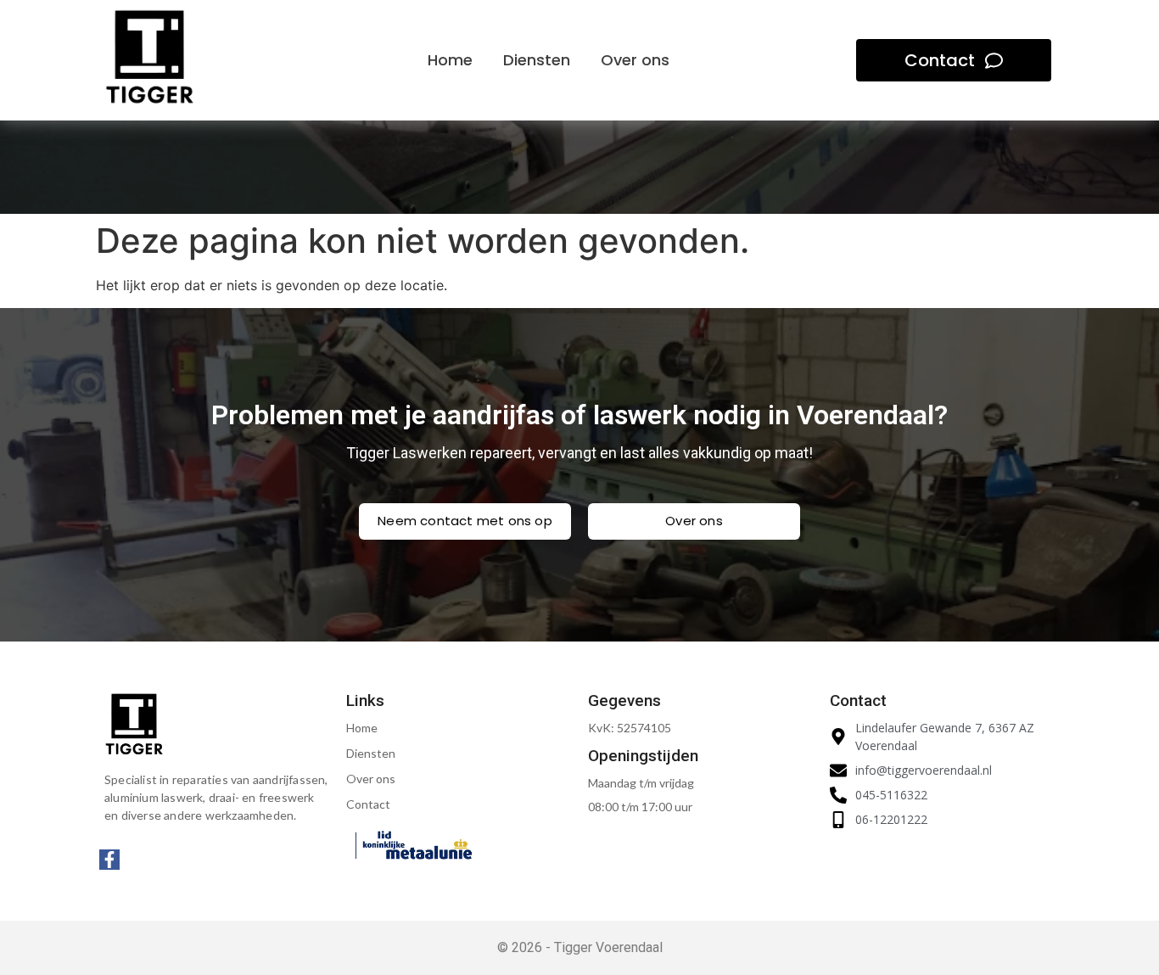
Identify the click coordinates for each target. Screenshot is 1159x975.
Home (362, 727)
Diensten (370, 753)
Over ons (370, 778)
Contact (368, 804)
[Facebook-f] (109, 859)
